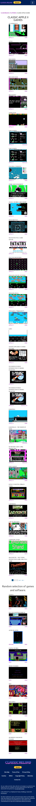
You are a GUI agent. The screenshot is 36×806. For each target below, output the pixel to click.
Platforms (13, 13)
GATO (10, 329)
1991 (26, 608)
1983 (26, 109)
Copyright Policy (20, 776)
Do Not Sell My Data (19, 788)
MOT (10, 684)
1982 (26, 55)
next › (20, 580)
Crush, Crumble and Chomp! (18, 202)
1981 (26, 216)
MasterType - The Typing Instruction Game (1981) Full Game (18, 559)
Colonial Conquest (15, 166)
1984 (26, 91)
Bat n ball (12, 701)
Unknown (24, 144)
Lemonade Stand (14, 539)
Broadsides (12, 95)
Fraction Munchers (15, 257)
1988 (26, 73)
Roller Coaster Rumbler (17, 612)
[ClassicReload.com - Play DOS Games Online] (6, 2)
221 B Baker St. (13, 23)
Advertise (30, 776)
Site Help (6, 772)
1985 (26, 180)
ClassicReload (5, 13)
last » (23, 580)
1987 (26, 271)
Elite (10, 719)
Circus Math (13, 130)
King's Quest (13, 466)
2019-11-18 (24, 405)
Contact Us (17, 779)
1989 (26, 698)
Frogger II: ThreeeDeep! (16, 311)
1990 (26, 626)
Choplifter (12, 112)
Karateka (12, 409)
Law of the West (14, 521)
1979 (26, 553)
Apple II (11, 37)
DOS (10, 608)
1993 (26, 362)
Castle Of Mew (13, 648)
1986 (26, 37)
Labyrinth (12, 504)
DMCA (10, 776)
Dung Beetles (13, 220)
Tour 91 (11, 594)
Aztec (11, 41)
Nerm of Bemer (13, 666)
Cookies (4, 776)
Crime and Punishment (16, 184)
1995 (26, 716)
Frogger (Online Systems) (17, 275)
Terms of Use (15, 772)
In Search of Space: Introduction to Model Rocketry (16, 368)
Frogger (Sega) (14, 293)
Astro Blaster (13, 630)
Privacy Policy (26, 772)
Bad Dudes (12, 59)
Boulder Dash (13, 77)
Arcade (11, 644)
